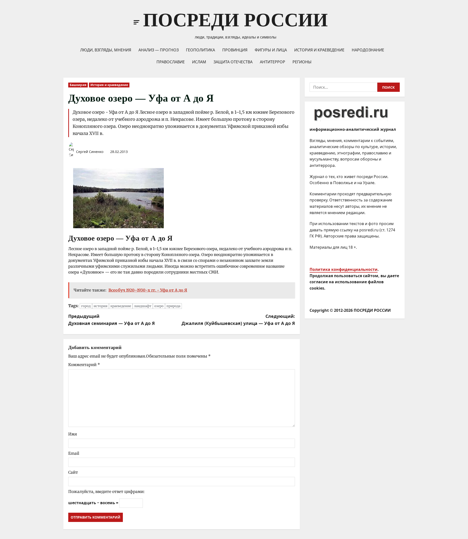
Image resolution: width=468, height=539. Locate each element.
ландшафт (142, 306)
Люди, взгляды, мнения (105, 50)
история (100, 306)
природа (173, 306)
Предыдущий (111, 319)
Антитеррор (272, 62)
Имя (72, 434)
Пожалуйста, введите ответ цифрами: (106, 491)
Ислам (199, 62)
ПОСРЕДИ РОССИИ (235, 19)
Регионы (302, 62)
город (86, 306)
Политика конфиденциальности (344, 269)
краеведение (120, 306)
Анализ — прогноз (158, 50)
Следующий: (238, 319)
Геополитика (200, 50)
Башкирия (78, 85)
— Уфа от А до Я (144, 238)
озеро (159, 306)
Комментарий (84, 364)
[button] (136, 22)
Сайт (73, 472)
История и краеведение (319, 50)
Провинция (234, 50)
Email (73, 453)
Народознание (368, 50)
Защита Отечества (233, 62)
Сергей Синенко (89, 151)
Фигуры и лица (271, 50)
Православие (170, 62)
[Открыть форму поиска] (333, 22)
